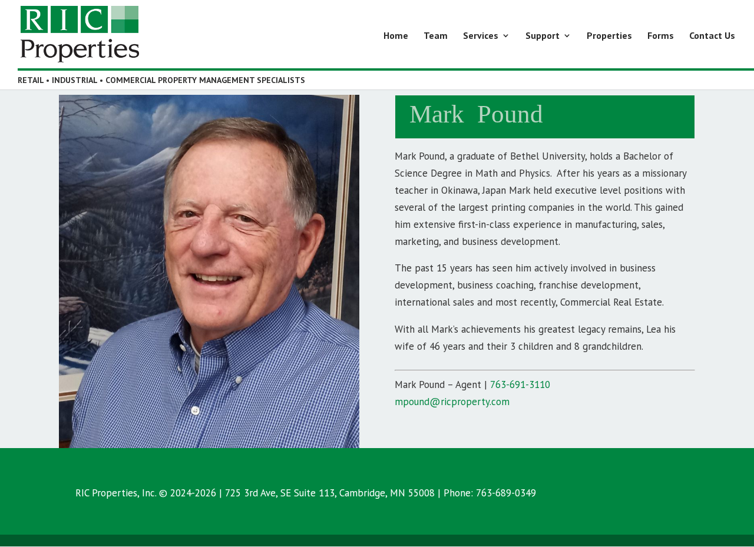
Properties (609, 36)
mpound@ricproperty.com (452, 401)
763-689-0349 (506, 492)
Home (395, 36)
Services (480, 36)
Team (436, 36)
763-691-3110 (520, 384)
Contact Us (712, 36)
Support (542, 36)
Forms (660, 36)
